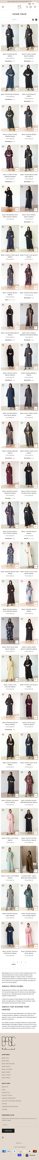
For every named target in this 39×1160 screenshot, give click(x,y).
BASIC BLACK (6, 1066)
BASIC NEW (5, 1061)
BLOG (3, 1089)
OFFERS (4, 1103)
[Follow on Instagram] (3, 1137)
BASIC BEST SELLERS (8, 1063)
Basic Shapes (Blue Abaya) (10, 94)
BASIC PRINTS (6, 1072)
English (18, 1143)
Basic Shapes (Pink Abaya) (29, 292)
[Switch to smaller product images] (36, 20)
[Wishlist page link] (35, 7)
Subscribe (8, 1130)
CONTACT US (6, 1092)
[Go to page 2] (25, 962)
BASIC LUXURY (6, 1075)
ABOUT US (5, 1087)
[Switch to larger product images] (33, 20)
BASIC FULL (5, 1058)
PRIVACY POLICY (7, 1095)
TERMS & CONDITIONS (8, 1098)
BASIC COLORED (7, 1069)
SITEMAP (4, 1109)
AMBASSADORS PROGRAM (10, 1106)
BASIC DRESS (6, 1077)
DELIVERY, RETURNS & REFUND (11, 1101)
